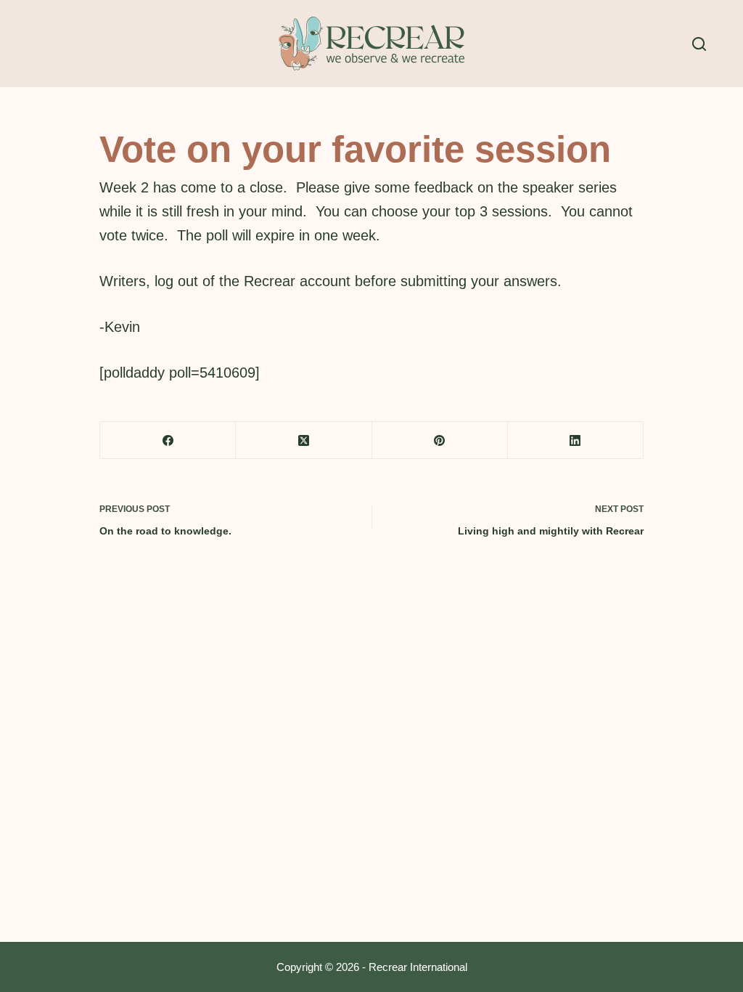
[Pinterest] (440, 440)
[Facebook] (168, 440)
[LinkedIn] (576, 440)
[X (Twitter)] (304, 440)
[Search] (699, 44)
